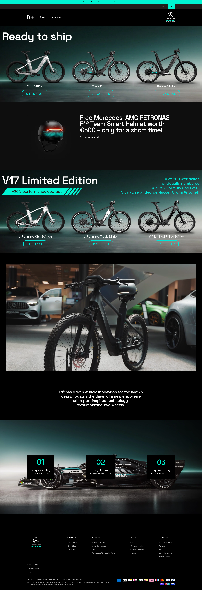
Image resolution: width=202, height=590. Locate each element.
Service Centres (165, 556)
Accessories (71, 549)
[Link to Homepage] (44, 542)
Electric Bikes (72, 542)
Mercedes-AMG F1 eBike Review (104, 553)
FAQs (161, 549)
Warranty (162, 546)
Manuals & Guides (165, 542)
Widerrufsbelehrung (99, 546)
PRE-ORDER (35, 244)
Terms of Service (76, 579)
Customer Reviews (137, 549)
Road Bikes (71, 546)
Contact (133, 542)
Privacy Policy (65, 579)
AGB (93, 549)
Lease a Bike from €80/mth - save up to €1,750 (101, 2)
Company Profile (136, 546)
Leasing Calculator (98, 542)
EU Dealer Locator (165, 553)
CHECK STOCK (35, 94)
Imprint (133, 553)
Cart (171, 6)
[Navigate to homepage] (30, 17)
